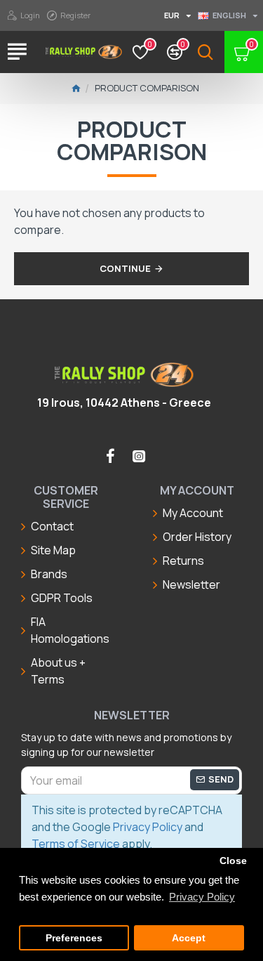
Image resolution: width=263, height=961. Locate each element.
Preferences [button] (74, 938)
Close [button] (233, 861)
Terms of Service (76, 843)
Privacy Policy (147, 827)
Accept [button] (188, 938)
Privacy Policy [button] (202, 897)
